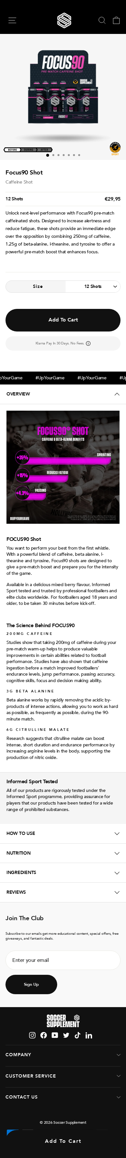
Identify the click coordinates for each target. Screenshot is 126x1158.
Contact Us (21, 1097)
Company (18, 1055)
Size (38, 286)
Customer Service (30, 1076)
